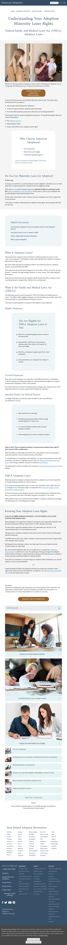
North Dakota (44, 836)
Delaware (9, 848)
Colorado (9, 844)
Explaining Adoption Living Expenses (24, 765)
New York (42, 832)
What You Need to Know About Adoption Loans (27, 780)
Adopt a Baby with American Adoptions (24, 236)
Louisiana (20, 851)
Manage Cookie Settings (10, 894)
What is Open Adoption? (19, 239)
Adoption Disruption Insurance (22, 788)
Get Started (54, 3)
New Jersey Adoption (23, 11)
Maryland (20, 855)
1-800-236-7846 (8, 869)
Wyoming (53, 848)
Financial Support (24, 886)
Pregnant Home (23, 869)
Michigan (31, 834)
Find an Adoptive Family (25, 876)
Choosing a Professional (37, 880)
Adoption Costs (49, 11)
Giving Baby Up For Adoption (24, 873)
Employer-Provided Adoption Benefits (32, 654)
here (30, 163)
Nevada (31, 848)
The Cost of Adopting (19, 749)
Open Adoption (23, 894)
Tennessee (43, 855)
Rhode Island (43, 848)
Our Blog (51, 921)
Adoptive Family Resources (38, 893)
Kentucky (20, 848)
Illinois (20, 839)
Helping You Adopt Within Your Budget (32, 743)
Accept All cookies (33, 939)
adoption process (15, 121)
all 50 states (44, 463)
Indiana (20, 841)
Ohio (41, 839)
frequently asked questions (49, 466)
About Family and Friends (24, 890)
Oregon (42, 844)
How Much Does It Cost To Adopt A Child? (24, 232)
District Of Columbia (9, 851)
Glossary (51, 909)
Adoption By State (54, 879)
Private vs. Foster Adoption (53, 895)
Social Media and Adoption (53, 913)
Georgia (20, 832)
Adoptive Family (37, 11)
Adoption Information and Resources (55, 870)
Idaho (19, 836)
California (9, 841)
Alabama (9, 832)
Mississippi (32, 839)
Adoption (51, 874)
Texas (52, 832)
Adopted (51, 876)
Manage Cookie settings (33, 942)
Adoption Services (54, 891)
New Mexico (32, 855)
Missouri (31, 841)
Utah (52, 834)
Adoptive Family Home (40, 869)
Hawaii (20, 834)
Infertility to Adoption (40, 886)
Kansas (20, 846)
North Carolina (44, 834)
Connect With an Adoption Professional (33, 93)
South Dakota (44, 853)
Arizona (9, 836)
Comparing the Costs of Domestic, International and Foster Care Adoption (35, 757)
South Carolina (44, 851)
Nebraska (31, 846)
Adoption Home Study (40, 884)
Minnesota (32, 836)
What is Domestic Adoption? (38, 875)
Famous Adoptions (54, 906)
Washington (54, 841)
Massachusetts (33, 832)
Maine (19, 853)
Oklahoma (43, 841)
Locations (5, 873)
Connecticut (10, 846)
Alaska (8, 834)
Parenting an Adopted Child (55, 883)
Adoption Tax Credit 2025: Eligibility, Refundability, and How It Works (33, 773)
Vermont (53, 836)
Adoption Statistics (54, 904)
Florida (9, 855)
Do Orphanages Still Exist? (54, 918)
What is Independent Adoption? (54, 900)
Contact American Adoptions (8, 878)
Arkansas (9, 839)
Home (12, 11)
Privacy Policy (6, 886)
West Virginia (54, 844)
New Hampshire (33, 851)
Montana (31, 844)
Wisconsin (54, 846)
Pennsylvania (43, 846)
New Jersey (32, 853)
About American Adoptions (53, 888)
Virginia (53, 839)
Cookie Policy (6, 890)
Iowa (19, 844)
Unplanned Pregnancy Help (25, 880)
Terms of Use (6, 882)
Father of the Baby (24, 884)
